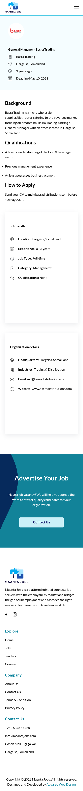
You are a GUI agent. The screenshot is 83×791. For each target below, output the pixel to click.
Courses (11, 664)
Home (9, 640)
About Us (11, 684)
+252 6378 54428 (17, 728)
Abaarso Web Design (61, 784)
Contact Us (41, 522)
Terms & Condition (18, 700)
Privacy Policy (14, 708)
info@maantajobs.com (20, 736)
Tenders (10, 656)
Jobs (8, 648)
